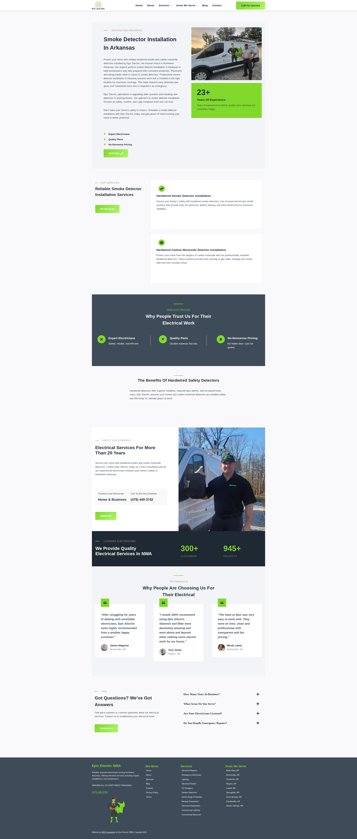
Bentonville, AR (232, 775)
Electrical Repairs (189, 770)
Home (139, 5)
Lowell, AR (230, 788)
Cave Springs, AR (234, 797)
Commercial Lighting (191, 810)
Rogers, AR (231, 784)
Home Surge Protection (192, 797)
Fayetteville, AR (233, 801)
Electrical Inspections (191, 806)
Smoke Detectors (189, 792)
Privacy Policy (152, 792)
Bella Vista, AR (232, 770)
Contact (216, 5)
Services (150, 779)
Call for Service (250, 5)
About (150, 5)
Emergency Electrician (191, 775)
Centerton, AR (232, 779)
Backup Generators (190, 801)
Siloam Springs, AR (234, 806)
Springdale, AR (232, 792)
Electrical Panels (189, 784)
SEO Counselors (108, 832)
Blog (205, 5)
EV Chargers (187, 788)
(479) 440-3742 (142, 499)
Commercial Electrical (191, 814)
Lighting (185, 779)
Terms (148, 797)
